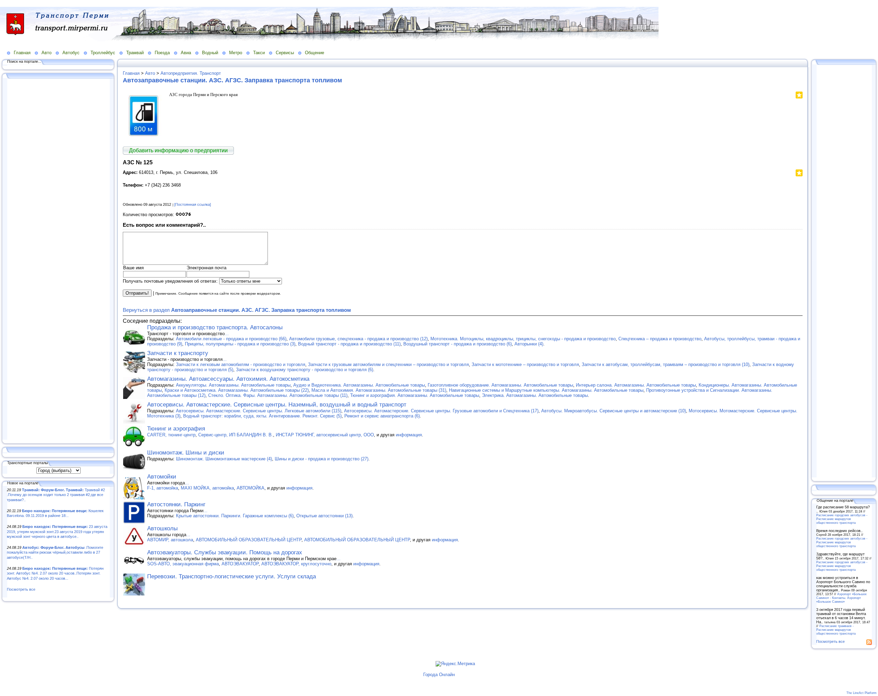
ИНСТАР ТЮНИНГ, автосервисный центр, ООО (325, 434)
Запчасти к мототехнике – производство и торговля (525, 364)
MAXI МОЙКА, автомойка (207, 488)
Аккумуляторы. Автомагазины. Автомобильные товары (233, 385)
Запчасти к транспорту (177, 353)
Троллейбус (103, 52)
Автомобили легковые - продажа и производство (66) (231, 338)
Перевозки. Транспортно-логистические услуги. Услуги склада (231, 576)
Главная (22, 52)
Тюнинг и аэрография (176, 428)
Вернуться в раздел (237, 310)
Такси (259, 52)
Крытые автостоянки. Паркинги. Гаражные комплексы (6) (235, 515)
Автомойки (161, 476)
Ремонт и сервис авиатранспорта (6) (382, 415)
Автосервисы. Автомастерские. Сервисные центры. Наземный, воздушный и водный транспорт (276, 404)
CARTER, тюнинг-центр (171, 434)
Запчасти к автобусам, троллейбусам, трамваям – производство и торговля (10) (665, 364)
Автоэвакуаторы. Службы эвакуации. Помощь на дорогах (224, 552)
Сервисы (285, 52)
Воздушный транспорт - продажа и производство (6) (457, 343)
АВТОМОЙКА (250, 488)
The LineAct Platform (861, 693)
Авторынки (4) (528, 343)
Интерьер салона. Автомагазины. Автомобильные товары (636, 385)
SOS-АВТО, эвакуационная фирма (183, 563)
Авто (46, 52)
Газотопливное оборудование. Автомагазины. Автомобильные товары (500, 385)
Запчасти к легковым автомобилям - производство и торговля (240, 364)
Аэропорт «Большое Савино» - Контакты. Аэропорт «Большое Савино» (841, 597)
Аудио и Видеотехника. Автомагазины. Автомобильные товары (359, 385)
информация (409, 434)
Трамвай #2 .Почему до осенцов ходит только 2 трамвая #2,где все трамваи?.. (56, 495)
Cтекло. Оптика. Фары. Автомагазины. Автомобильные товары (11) (277, 395)
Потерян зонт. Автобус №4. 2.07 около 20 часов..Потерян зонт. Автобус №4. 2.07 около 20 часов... (55, 573)
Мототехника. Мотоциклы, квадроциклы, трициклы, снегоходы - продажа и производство (523, 338)
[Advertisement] (58, 260)
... (227, 333)
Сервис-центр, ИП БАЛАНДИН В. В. (235, 434)
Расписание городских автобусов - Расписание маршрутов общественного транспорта (841, 518)
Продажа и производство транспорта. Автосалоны (215, 327)
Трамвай (135, 52)
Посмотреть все (21, 589)
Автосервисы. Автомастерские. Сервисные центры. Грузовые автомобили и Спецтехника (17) (441, 410)
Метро (235, 52)
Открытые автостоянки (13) (324, 515)
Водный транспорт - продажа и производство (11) (349, 343)
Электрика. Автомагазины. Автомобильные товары (535, 395)
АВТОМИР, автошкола (170, 539)
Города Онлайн (439, 674)
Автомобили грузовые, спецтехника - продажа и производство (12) (358, 338)
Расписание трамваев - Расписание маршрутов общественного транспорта (836, 629)
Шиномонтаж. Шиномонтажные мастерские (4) (224, 458)
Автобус (71, 52)
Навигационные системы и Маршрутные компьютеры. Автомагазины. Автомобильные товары (546, 390)
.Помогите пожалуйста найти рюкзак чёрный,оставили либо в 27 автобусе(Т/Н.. (55, 552)
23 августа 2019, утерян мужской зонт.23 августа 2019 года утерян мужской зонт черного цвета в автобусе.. (57, 531)
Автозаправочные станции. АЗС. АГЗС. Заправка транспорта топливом (232, 80)
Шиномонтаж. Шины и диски (185, 452)
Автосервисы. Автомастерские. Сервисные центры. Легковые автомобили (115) (258, 410)
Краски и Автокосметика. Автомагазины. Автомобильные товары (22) (237, 390)
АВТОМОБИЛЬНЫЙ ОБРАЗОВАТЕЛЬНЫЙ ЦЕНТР (248, 539)
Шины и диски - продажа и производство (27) (321, 458)
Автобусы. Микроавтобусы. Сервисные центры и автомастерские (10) (613, 410)
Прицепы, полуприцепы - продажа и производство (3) (240, 343)
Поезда (162, 52)
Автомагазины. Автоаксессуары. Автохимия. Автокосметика (228, 379)
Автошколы (162, 528)
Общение (314, 52)
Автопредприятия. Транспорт (191, 73)
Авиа (186, 52)
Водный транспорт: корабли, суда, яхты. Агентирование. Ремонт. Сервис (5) (262, 415)
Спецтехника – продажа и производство (659, 338)
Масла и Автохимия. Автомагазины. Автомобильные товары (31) (378, 390)
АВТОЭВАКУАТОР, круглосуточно (296, 563)
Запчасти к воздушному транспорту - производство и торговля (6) (304, 369)
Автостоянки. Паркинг (176, 504)
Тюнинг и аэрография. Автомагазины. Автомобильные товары (414, 395)
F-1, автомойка (162, 488)
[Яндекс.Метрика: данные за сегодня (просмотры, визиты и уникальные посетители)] (455, 663)
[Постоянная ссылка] (192, 204)
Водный (210, 52)
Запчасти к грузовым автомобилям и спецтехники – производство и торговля (388, 364)
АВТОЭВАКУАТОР (240, 563)
